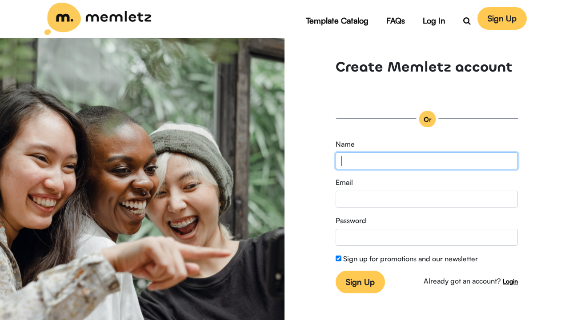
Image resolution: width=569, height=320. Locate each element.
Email (344, 182)
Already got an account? (462, 280)
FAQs (395, 20)
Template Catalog (337, 20)
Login (510, 280)
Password (351, 220)
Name (345, 143)
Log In (434, 20)
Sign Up (502, 18)
